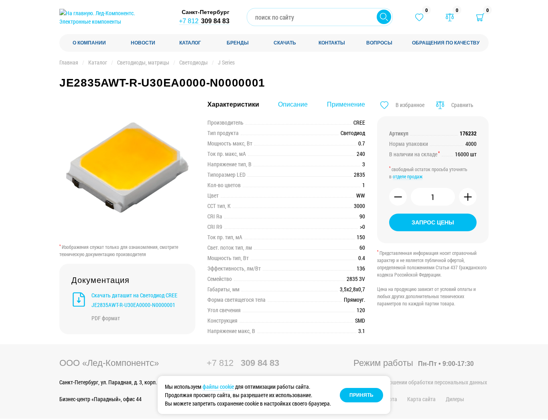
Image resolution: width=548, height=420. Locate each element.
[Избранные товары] (419, 17)
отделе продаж (407, 176)
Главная (68, 62)
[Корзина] (480, 17)
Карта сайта (421, 399)
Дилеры (455, 399)
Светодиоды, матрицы (143, 62)
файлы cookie (218, 386)
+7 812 (204, 21)
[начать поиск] (384, 17)
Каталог (97, 62)
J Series (226, 62)
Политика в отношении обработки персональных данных (420, 382)
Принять (361, 395)
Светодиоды (193, 62)
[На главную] (111, 17)
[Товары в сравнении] (449, 17)
